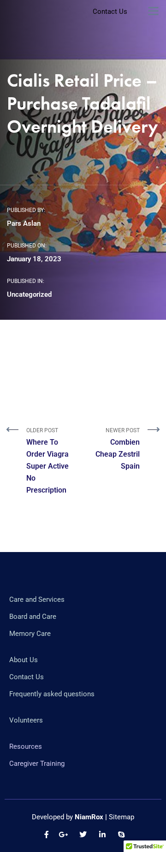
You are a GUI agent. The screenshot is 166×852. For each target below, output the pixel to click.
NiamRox (89, 817)
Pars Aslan (24, 223)
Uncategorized (29, 294)
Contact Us (110, 11)
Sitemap (121, 817)
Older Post (47, 460)
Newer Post (117, 448)
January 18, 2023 (34, 259)
